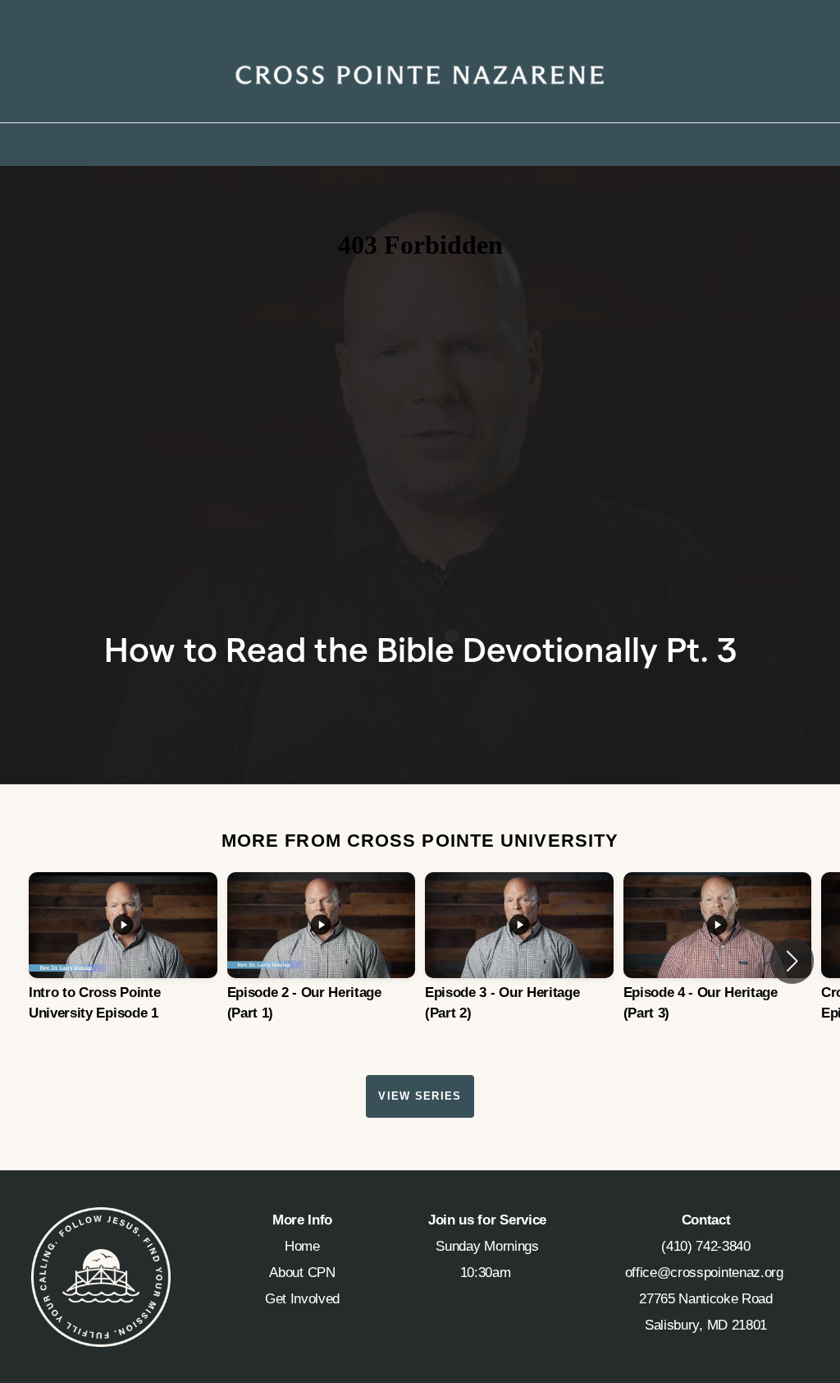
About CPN (302, 1272)
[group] (123, 961)
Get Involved (302, 1299)
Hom (299, 1246)
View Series (419, 1096)
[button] (792, 961)
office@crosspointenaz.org (706, 1272)
